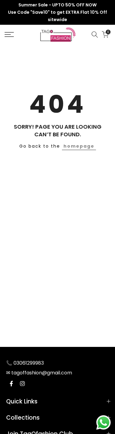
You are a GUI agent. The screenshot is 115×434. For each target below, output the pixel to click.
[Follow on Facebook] (11, 383)
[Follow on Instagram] (22, 383)
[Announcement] (57, 12)
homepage (78, 146)
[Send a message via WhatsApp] (103, 422)
